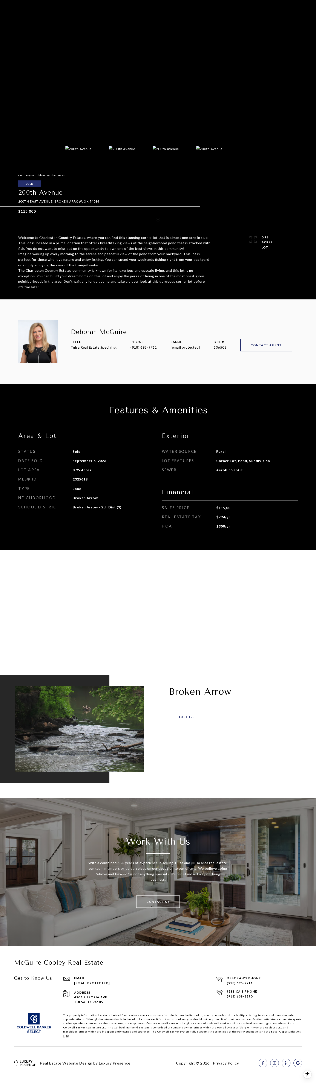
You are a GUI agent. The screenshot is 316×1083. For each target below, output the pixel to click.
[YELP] (286, 1063)
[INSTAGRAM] (274, 1063)
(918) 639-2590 (240, 996)
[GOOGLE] (297, 1063)
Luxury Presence (114, 1063)
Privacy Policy (226, 1063)
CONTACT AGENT (266, 345)
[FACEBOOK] (263, 1063)
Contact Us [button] (158, 901)
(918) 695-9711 (143, 347)
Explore (187, 717)
